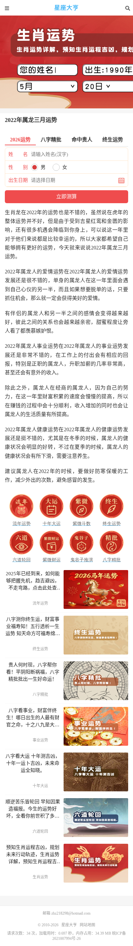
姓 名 (18, 154)
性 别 (18, 167)
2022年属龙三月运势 (31, 120)
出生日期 (18, 180)
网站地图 (87, 925)
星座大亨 (66, 8)
